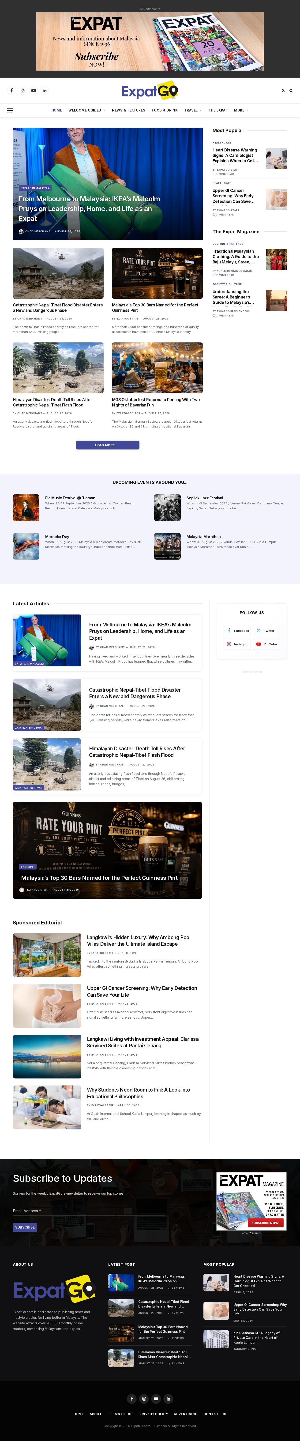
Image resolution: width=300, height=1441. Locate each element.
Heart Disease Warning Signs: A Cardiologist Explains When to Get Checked (235, 156)
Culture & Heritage (228, 243)
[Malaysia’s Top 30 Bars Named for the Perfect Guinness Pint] (157, 273)
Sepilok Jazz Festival (205, 498)
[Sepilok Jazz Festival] (167, 507)
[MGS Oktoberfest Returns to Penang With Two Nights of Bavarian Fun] (157, 367)
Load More (105, 445)
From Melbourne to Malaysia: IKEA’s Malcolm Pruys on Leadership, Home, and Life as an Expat (89, 209)
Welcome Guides (84, 110)
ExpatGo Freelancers (233, 311)
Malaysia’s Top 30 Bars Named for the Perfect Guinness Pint (155, 308)
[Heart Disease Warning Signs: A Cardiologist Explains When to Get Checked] (276, 158)
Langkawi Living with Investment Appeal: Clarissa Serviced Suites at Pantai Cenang (143, 1042)
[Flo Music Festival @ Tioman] (26, 507)
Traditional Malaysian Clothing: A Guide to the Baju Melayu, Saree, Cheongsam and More (236, 257)
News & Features (129, 110)
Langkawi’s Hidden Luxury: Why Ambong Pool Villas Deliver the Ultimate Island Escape (139, 940)
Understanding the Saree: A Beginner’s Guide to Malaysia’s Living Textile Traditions (236, 297)
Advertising (186, 1414)
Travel (191, 110)
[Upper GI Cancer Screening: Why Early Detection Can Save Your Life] (276, 199)
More (239, 110)
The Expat (218, 110)
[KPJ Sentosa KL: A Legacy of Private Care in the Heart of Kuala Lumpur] (216, 1339)
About (96, 1414)
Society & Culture (227, 284)
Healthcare (222, 142)
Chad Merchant (37, 231)
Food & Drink (165, 110)
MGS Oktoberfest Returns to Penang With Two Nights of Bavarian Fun (156, 402)
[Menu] (10, 110)
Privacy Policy (153, 1414)
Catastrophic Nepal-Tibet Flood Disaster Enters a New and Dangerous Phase (58, 308)
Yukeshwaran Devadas (234, 271)
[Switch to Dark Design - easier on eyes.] (283, 90)
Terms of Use (121, 1414)
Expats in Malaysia (35, 188)
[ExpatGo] (150, 90)
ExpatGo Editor (128, 413)
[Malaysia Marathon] (167, 546)
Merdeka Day (57, 536)
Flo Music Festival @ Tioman (70, 498)
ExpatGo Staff (127, 318)
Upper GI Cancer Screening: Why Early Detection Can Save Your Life (233, 196)
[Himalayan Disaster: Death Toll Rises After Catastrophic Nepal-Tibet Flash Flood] (58, 367)
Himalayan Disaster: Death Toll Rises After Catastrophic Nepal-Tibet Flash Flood (52, 402)
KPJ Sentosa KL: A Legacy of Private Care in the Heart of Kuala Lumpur (256, 1337)
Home (57, 110)
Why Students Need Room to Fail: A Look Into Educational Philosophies (138, 1093)
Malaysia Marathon (204, 536)
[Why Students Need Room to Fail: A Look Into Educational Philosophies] (47, 1107)
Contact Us (214, 1414)
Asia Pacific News (28, 728)
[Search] (291, 90)
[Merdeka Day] (26, 546)
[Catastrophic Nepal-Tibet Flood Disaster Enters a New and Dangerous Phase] (58, 273)
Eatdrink (28, 867)
